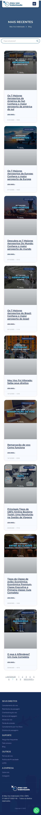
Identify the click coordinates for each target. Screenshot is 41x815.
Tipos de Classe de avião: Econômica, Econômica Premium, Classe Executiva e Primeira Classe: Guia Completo (19, 586)
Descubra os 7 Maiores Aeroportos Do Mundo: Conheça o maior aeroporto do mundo (20, 244)
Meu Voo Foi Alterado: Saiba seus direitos (19, 381)
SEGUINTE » (29, 679)
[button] (34, 3)
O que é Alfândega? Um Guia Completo (18, 655)
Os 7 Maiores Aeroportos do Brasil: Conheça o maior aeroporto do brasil (19, 314)
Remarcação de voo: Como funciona (18, 446)
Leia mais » (11, 114)
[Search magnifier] (37, 40)
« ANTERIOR (10, 677)
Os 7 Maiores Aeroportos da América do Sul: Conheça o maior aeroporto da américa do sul (19, 102)
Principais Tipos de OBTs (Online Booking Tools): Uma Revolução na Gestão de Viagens (20, 513)
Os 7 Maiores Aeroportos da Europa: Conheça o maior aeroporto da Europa (20, 175)
